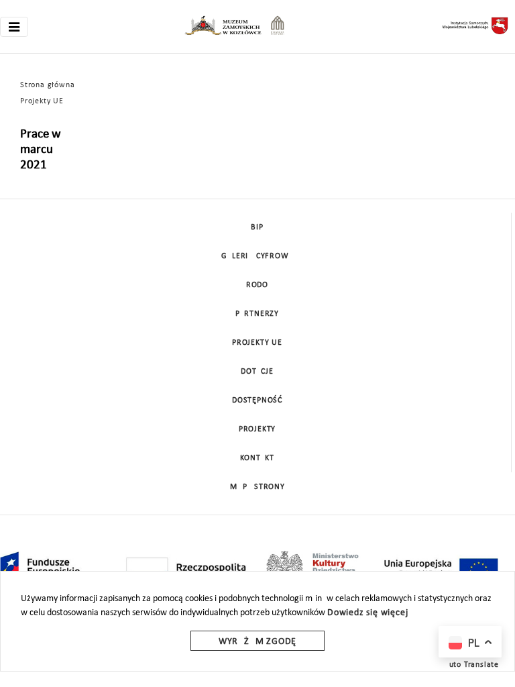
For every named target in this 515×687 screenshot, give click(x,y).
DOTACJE (257, 372)
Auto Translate (471, 665)
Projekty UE (42, 101)
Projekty (257, 429)
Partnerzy (257, 314)
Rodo (257, 285)
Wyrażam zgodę (257, 642)
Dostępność (257, 401)
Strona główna (47, 85)
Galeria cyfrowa (257, 256)
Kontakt (257, 458)
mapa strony (257, 487)
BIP (257, 227)
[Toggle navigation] (14, 27)
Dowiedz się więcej (367, 613)
